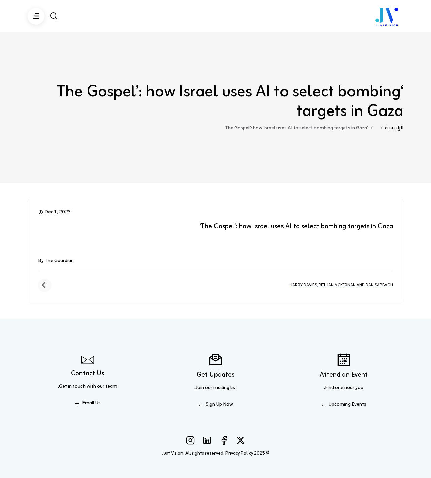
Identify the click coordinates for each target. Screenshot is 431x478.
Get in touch (72, 386)
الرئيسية (394, 128)
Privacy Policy (239, 453)
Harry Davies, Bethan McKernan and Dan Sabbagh (341, 285)
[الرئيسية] (386, 16)
